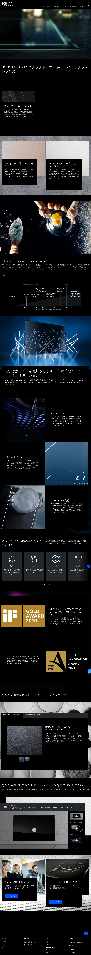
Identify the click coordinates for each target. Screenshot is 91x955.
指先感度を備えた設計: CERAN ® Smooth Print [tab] (34, 715)
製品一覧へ (49, 6)
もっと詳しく (55, 902)
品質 (2, 942)
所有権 (3, 944)
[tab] (44, 585)
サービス (82, 6)
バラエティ (4, 947)
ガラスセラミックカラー (28, 941)
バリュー (48, 942)
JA (78, 2)
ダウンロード (71, 951)
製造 (2, 948)
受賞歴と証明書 (49, 944)
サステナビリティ (5, 941)
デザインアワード (49, 951)
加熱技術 (3, 945)
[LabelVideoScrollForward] (76, 847)
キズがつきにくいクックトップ (30, 942)
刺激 (47, 952)
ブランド (65, 6)
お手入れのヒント (74, 6)
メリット (42, 6)
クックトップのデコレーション (30, 945)
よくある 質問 (11, 896)
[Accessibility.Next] (50, 585)
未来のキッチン (57, 6)
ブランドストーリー (50, 941)
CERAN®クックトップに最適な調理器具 (76, 942)
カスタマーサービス (72, 952)
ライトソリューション (28, 944)
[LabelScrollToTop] (86, 933)
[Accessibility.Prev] (41, 585)
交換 (69, 947)
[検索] (88, 6)
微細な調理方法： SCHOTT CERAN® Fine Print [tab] (12, 715)
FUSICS (47, 949)
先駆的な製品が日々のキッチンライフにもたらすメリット (64, 789)
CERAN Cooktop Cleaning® (74, 941)
